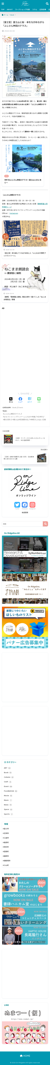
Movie (8, 795)
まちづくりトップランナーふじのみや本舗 (19, 417)
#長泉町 (6, 842)
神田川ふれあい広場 (38, 419)
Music (7, 800)
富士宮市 (7, 419)
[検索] (45, 523)
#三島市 (6, 838)
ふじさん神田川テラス (12, 414)
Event (20, 407)
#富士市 (6, 828)
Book (14, 407)
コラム (34, 9)
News (8, 805)
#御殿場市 (6, 860)
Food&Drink (10, 791)
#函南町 (6, 851)
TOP (2, 9)
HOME (26, 1055)
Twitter (17, 509)
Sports (8, 814)
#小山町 (6, 865)
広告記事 (43, 9)
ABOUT (10, 9)
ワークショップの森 (22, 9)
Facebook (25, 509)
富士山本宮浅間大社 (20, 419)
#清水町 (6, 847)
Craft (7, 781)
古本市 (40, 417)
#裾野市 (6, 856)
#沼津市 (6, 833)
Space (8, 809)
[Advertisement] (25, 331)
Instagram (14, 213)
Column (8, 777)
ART (7, 768)
